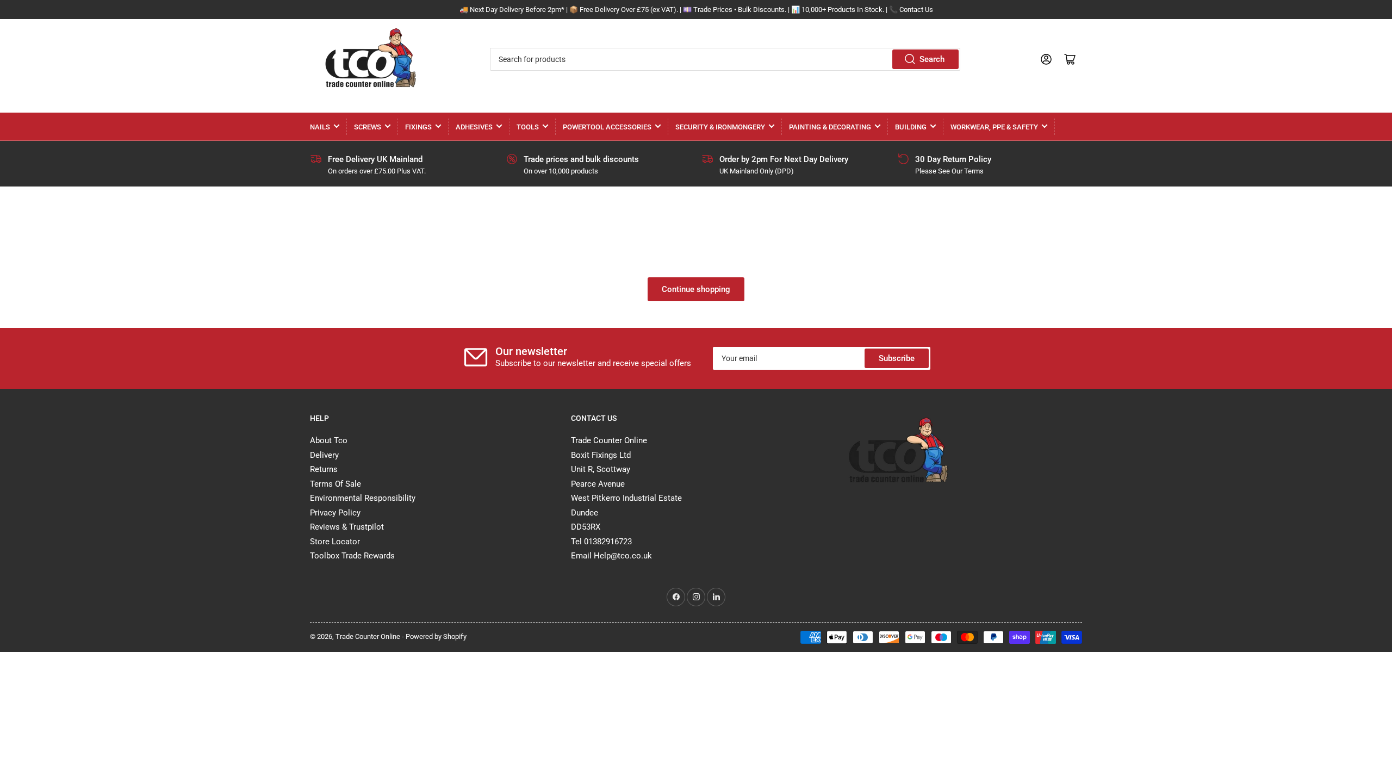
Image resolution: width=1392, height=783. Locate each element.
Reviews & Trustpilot (347, 527)
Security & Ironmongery (720, 127)
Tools (528, 127)
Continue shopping (696, 289)
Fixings (418, 127)
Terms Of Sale (335, 484)
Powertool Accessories (607, 127)
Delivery (324, 455)
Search (931, 59)
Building (911, 127)
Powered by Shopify (436, 636)
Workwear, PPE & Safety (994, 127)
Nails (320, 127)
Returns (324, 469)
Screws (367, 127)
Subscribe (897, 358)
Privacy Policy (335, 513)
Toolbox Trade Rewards (352, 556)
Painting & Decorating (830, 127)
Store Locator (335, 541)
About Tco (328, 440)
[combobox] (725, 59)
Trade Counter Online (368, 636)
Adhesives (474, 127)
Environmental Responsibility (362, 498)
